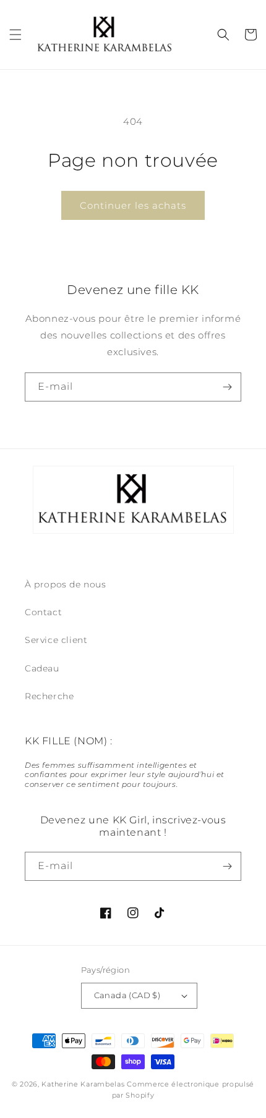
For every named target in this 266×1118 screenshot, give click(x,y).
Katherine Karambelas (82, 1084)
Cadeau (42, 668)
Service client (56, 639)
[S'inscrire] (227, 386)
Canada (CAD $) (127, 995)
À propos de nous (65, 584)
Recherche (49, 696)
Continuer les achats (133, 205)
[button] (15, 34)
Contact (43, 612)
